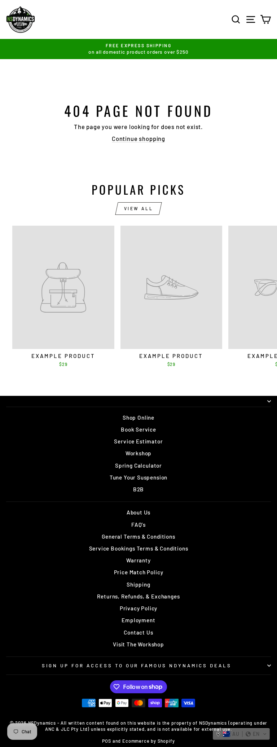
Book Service (138, 429)
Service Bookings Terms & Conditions (138, 548)
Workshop (139, 453)
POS (106, 741)
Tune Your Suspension (139, 477)
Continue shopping (138, 138)
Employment (138, 620)
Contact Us (138, 632)
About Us (139, 512)
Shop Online (138, 417)
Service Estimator (138, 441)
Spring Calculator (138, 465)
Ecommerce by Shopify (148, 741)
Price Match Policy (138, 572)
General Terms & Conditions (138, 536)
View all (138, 208)
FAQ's (138, 524)
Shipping (138, 584)
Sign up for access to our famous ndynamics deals (137, 665)
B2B (138, 489)
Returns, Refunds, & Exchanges (138, 596)
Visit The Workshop (138, 644)
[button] (241, 734)
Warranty (138, 560)
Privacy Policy (139, 608)
